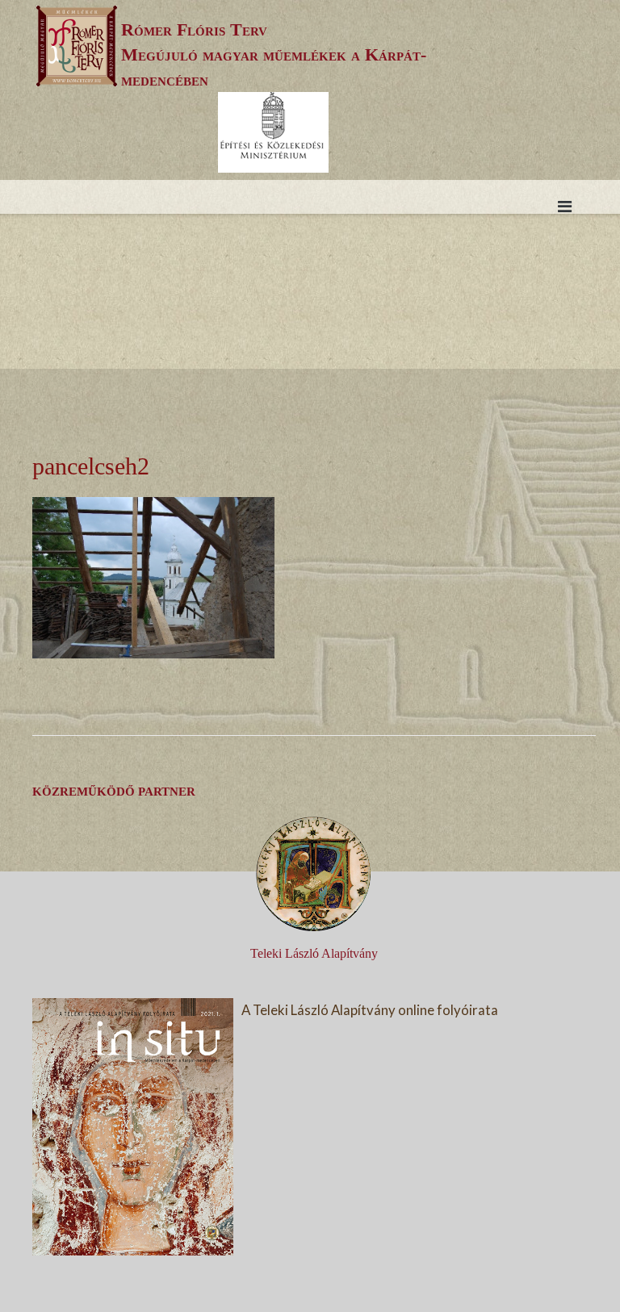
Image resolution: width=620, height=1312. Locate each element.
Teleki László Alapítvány (314, 953)
